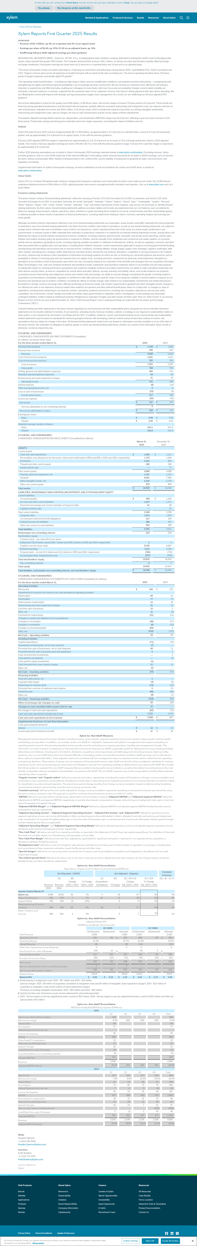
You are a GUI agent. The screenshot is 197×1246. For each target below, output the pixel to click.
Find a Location (146, 1199)
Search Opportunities (107, 1195)
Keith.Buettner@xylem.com (30, 1159)
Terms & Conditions (43, 1233)
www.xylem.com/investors (131, 152)
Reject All (150, 1241)
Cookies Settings (130, 1241)
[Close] (193, 1241)
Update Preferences (65, 1233)
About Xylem (169, 17)
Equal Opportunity (106, 1204)
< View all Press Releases (29, 26)
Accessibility (104, 1199)
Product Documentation (149, 1208)
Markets (21, 1195)
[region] (98, 1241)
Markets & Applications (96, 17)
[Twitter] (177, 1233)
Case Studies (144, 1195)
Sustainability (64, 1195)
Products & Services (123, 17)
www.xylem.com (156, 184)
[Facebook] (166, 1233)
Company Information (68, 1208)
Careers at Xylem (106, 1191)
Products (22, 1204)
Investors (62, 1199)
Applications (23, 1199)
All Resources (145, 1191)
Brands (140, 17)
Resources (153, 17)
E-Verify (101, 1208)
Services (21, 1208)
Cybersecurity (64, 1212)
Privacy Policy (24, 1233)
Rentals (21, 1212)
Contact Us (144, 1212)
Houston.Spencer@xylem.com (32, 1144)
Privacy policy (38, 1243)
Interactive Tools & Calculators (152, 1204)
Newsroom (63, 1191)
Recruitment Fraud (106, 1212)
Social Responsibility (67, 1204)
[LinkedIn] (172, 1233)
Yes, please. (44, 8)
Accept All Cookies (170, 1241)
